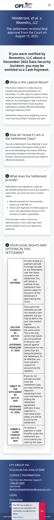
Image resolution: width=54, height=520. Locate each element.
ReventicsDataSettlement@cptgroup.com (29, 489)
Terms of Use (16, 499)
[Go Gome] (24, 5)
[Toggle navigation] (49, 5)
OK (42, 511)
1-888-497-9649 (16, 483)
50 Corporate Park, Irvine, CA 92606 (26, 469)
